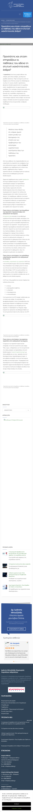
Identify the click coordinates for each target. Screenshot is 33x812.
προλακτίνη (26, 179)
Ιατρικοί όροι (5, 713)
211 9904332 (7, 776)
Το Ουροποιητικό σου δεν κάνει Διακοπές (19, 564)
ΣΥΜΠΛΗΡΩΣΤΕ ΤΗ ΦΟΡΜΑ (16, 629)
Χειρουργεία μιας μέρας (8, 701)
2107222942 (27, 14)
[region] (16, 801)
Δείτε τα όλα (29, 720)
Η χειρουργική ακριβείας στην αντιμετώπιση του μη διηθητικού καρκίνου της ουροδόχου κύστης (17, 553)
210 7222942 (8, 762)
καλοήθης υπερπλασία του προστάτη (14, 261)
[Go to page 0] (13, 661)
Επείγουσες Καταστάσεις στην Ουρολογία (13, 703)
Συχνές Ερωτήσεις (6, 711)
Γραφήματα (4, 707)
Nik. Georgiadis (14, 643)
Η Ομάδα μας (5, 705)
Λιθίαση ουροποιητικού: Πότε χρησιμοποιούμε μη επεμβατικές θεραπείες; (17, 574)
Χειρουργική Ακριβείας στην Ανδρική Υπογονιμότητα (15, 746)
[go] (28, 410)
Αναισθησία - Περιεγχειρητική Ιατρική (12, 709)
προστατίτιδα (8, 216)
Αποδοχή (16, 804)
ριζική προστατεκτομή (19, 352)
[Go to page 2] (16, 661)
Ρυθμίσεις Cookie (16, 808)
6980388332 (7, 764)
